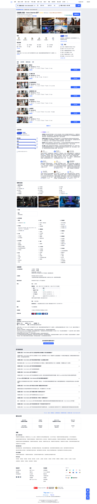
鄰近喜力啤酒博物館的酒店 (52, 450)
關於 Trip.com (32, 470)
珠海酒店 (25, 458)
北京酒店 (66, 458)
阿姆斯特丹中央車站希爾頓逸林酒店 (43, 436)
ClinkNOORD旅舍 (53, 436)
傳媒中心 (31, 472)
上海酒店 (41, 458)
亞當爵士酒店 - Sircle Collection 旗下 (28, 13)
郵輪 (49, 1)
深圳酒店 (17, 458)
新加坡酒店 (31, 461)
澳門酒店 (53, 458)
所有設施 (18, 48)
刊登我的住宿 (45, 475)
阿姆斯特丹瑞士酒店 (46, 441)
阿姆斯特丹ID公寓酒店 (64, 441)
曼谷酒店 (45, 458)
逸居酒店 (40, 441)
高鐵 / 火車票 (20, 1)
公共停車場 (20, 188)
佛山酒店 (74, 458)
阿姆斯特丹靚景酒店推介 (20, 454)
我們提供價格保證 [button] (69, 15)
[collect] (87, 490)
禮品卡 (45, 1)
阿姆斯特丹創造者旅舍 (34, 441)
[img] (29, 25)
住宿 (11, 1)
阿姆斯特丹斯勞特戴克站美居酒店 (62, 436)
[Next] (80, 201)
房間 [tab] (18, 62)
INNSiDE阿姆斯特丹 (72, 436)
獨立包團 (59, 1)
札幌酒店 (26, 461)
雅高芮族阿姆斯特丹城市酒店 (21, 439)
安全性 (44, 481)
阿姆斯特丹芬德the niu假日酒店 (41, 439)
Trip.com (45, 412)
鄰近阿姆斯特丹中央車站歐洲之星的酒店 (64, 450)
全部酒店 (45, 477)
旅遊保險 (53, 1)
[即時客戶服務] (87, 498)
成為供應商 (45, 479)
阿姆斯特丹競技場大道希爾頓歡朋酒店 (22, 441)
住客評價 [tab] (22, 62)
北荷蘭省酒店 (57, 412)
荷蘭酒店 (52, 412)
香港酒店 (21, 458)
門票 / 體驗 (33, 1)
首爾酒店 (58, 458)
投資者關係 (45, 470)
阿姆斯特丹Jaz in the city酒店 (30, 436)
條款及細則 (32, 475)
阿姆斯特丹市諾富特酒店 (55, 441)
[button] (67, 1)
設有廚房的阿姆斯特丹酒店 (39, 454)
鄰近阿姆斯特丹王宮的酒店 (41, 450)
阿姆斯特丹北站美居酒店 (52, 439)
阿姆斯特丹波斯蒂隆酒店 (61, 439)
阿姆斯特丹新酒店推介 (29, 454)
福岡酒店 (62, 458)
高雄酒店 (35, 461)
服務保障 (17, 472)
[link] (81, 2)
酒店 (49, 412)
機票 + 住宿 (39, 1)
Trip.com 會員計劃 (46, 472)
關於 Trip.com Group (33, 479)
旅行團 (63, 1)
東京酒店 (29, 458)
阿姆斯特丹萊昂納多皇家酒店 (72, 439)
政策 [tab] (33, 62)
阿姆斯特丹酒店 (63, 412)
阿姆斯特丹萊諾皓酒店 (31, 439)
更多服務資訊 (18, 473)
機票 (15, 1)
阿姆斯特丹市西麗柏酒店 (20, 436)
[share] (87, 494)
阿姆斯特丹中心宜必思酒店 (20, 443)
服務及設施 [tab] (28, 62)
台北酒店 (37, 458)
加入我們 (31, 473)
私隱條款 (31, 477)
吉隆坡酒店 (18, 461)
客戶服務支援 (18, 470)
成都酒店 (22, 461)
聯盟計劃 (45, 473)
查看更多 (18, 54)
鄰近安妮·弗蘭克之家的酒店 (21, 450)
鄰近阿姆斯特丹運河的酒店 (31, 450)
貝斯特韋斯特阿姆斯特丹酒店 (74, 441)
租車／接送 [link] (27, 1)
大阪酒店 (49, 458)
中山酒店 (70, 458)
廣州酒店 (33, 458)
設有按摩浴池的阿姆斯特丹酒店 (50, 454)
